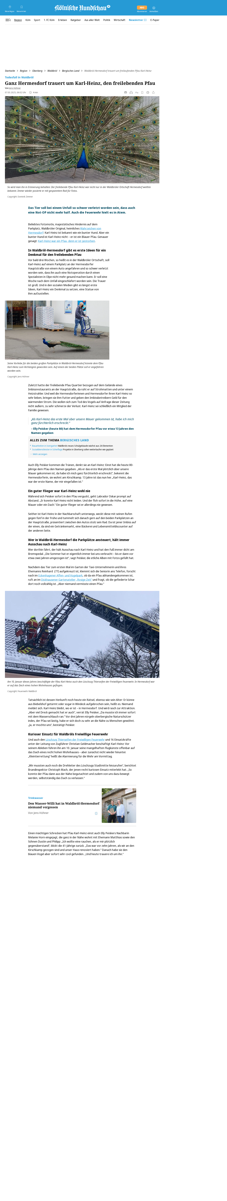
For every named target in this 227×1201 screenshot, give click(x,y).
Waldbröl (52, 70)
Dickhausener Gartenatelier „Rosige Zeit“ (66, 579)
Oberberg (37, 70)
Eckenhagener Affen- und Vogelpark (60, 575)
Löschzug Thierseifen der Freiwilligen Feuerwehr (75, 739)
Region (23, 70)
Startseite (10, 70)
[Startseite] (82, 8)
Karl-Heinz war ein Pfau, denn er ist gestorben (66, 241)
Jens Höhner (15, 88)
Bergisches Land (70, 70)
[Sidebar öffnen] (8, 20)
